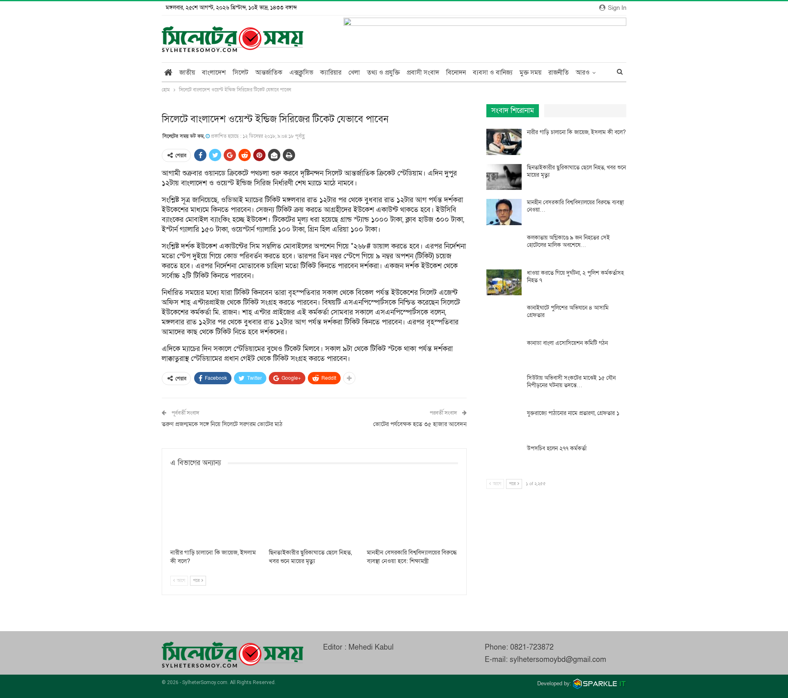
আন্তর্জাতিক (268, 72)
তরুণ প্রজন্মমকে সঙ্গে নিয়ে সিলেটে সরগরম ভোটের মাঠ (222, 424)
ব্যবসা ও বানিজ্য (493, 72)
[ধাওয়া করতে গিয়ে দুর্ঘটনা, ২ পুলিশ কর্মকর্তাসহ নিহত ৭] (504, 282)
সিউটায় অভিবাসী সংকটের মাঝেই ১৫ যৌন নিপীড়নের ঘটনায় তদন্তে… (571, 381)
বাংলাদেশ (214, 72)
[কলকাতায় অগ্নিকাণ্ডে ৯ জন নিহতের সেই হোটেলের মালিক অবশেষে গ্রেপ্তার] (504, 247)
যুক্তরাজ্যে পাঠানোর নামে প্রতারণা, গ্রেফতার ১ (573, 413)
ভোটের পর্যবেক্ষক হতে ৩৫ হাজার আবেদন (420, 424)
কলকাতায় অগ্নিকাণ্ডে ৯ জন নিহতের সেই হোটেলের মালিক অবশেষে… (568, 241)
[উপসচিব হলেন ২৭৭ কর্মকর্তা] (504, 458)
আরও (583, 72)
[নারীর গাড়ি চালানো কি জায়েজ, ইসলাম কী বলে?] (215, 512)
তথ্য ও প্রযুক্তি (383, 72)
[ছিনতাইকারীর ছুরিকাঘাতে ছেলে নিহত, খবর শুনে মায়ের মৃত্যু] (314, 512)
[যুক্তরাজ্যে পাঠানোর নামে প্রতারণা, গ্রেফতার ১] (504, 423)
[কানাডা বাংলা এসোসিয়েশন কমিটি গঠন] (504, 353)
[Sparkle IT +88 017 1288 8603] (599, 683)
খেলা (354, 72)
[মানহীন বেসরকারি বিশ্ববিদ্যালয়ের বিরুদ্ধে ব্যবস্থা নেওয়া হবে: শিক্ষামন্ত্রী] (412, 512)
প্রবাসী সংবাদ (423, 72)
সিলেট (240, 72)
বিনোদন (456, 72)
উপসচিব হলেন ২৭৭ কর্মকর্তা (556, 448)
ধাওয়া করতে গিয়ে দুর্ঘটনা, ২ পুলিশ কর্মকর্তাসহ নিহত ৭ (575, 276)
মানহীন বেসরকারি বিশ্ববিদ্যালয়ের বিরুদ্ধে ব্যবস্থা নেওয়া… (575, 206)
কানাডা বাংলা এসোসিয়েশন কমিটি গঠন (567, 343)
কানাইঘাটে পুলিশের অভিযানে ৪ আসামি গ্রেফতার (568, 311)
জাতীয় (187, 72)
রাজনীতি (558, 72)
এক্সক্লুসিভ (301, 72)
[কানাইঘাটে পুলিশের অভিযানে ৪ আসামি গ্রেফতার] (504, 317)
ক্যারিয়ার (330, 72)
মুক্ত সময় (530, 72)
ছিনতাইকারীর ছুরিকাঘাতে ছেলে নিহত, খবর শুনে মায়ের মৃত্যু (576, 171)
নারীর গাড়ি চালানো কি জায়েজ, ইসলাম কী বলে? (576, 132)
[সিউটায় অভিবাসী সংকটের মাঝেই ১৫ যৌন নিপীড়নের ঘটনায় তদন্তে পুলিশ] (504, 387)
